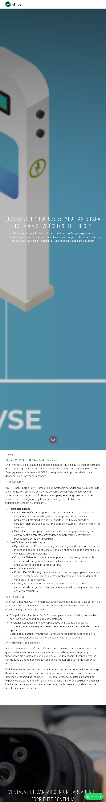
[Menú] (98, 4)
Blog (10, 454)
